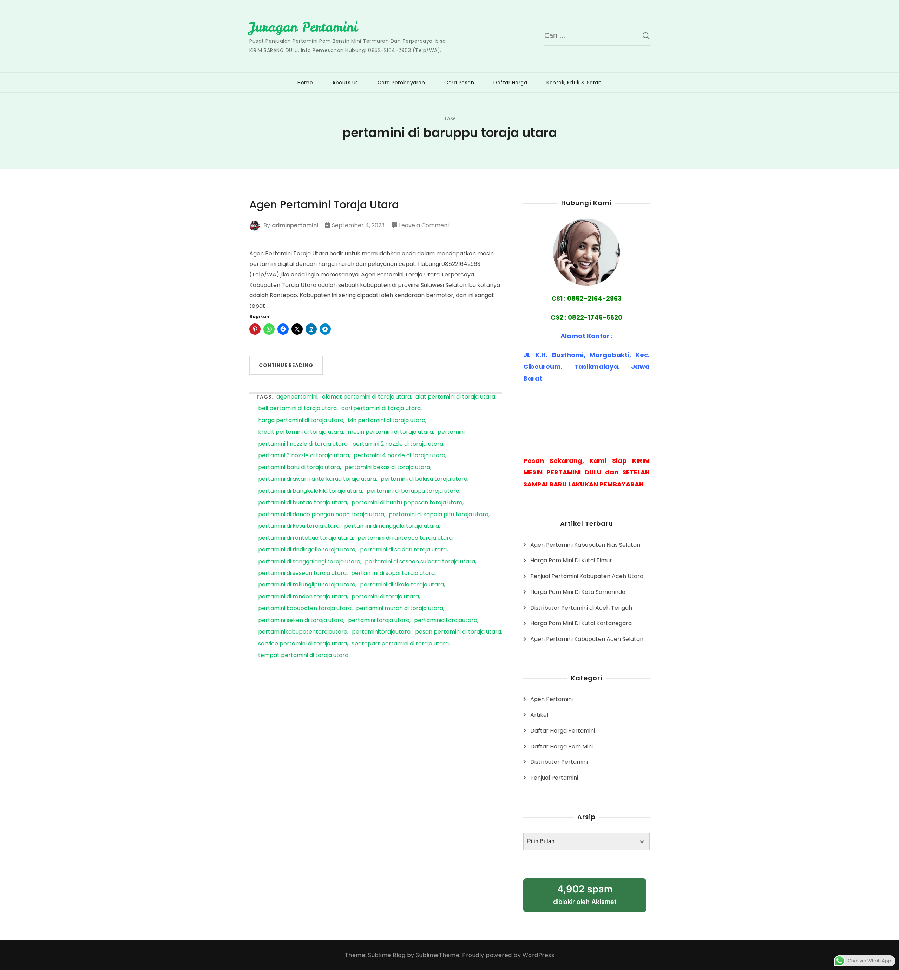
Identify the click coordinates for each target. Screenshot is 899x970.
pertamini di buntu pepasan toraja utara (407, 502)
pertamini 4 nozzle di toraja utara (399, 455)
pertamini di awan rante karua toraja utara (317, 479)
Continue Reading (286, 365)
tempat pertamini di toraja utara (303, 655)
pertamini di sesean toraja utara (302, 573)
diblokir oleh (585, 894)
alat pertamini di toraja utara (455, 397)
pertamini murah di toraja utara (399, 608)
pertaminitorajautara (381, 632)
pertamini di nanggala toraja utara (391, 526)
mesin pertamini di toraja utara (390, 432)
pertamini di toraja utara (385, 597)
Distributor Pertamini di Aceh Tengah (581, 608)
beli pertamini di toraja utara (297, 408)
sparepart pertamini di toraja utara (400, 644)
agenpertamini (296, 397)
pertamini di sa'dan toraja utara (403, 549)
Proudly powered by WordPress (508, 955)
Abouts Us (345, 82)
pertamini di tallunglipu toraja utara (306, 585)
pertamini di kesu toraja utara (299, 526)
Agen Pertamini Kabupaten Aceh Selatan (586, 639)
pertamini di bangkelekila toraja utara (310, 491)
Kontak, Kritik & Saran (574, 82)
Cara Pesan (459, 82)
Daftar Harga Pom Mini (561, 746)
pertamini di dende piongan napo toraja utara (321, 514)
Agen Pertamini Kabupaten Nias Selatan (585, 545)
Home (305, 82)
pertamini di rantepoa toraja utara (405, 538)
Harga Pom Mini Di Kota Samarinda (577, 592)
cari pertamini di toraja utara (381, 408)
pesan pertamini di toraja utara (458, 632)
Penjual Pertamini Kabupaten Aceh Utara (586, 576)
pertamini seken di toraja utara (300, 620)
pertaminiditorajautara (445, 620)
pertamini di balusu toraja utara (424, 479)
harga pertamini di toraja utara (300, 420)
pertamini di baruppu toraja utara (413, 491)
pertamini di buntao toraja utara (302, 502)
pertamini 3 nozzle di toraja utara (303, 455)
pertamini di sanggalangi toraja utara (309, 561)
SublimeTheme (437, 955)
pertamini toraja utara (378, 620)
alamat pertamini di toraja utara (366, 397)
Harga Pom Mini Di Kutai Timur (571, 560)
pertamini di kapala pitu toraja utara (438, 514)
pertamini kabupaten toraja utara (305, 608)
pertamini (451, 432)
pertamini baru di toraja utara (299, 467)
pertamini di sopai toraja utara (393, 573)
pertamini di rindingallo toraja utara (306, 549)
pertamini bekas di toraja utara (387, 467)
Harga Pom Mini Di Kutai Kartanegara (581, 623)
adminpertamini (295, 225)
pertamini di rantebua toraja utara (305, 538)
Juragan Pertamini (303, 27)
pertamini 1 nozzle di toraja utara (303, 444)
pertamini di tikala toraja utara (402, 585)
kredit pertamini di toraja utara (300, 432)
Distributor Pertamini (559, 762)
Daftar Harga (510, 82)
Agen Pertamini (551, 699)
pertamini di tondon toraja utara (302, 597)
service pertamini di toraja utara (302, 644)
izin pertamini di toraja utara (386, 420)
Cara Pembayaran (401, 82)
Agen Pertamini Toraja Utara (324, 204)
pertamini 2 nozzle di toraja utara (397, 444)
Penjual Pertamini (554, 778)
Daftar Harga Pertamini (562, 731)
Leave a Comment (424, 226)
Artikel (539, 715)
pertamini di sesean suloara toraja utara (420, 561)
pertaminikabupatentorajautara (302, 632)
